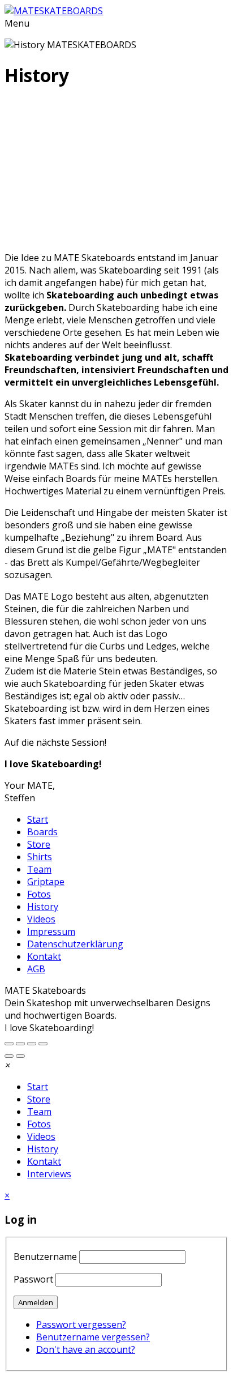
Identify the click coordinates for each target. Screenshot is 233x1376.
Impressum (51, 931)
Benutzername (45, 1256)
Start (37, 819)
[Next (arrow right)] (20, 1056)
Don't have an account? (85, 1349)
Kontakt (44, 956)
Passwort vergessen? (81, 1324)
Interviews (49, 1174)
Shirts (39, 857)
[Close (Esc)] (43, 1043)
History (42, 906)
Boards (42, 832)
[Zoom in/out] (20, 1043)
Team (39, 869)
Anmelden (35, 1302)
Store (38, 844)
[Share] (31, 1043)
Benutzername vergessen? (93, 1337)
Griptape (45, 881)
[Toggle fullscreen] (9, 1043)
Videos (41, 919)
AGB (36, 969)
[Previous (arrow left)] (9, 1056)
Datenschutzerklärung (75, 944)
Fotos (39, 894)
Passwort (33, 1279)
